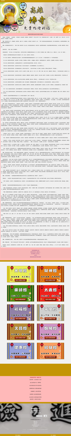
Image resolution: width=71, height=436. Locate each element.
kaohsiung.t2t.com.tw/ (36, 431)
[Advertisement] (35, 370)
